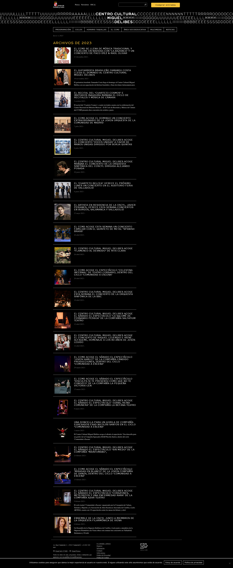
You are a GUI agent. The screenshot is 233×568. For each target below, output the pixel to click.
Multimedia (156, 29)
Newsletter (85, 4)
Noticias (170, 29)
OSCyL (93, 4)
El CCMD (115, 29)
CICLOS (78, 29)
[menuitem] (63, 29)
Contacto (99, 551)
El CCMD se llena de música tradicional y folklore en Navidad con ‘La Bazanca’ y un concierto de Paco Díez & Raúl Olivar (104, 51)
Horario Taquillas (96, 29)
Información (100, 548)
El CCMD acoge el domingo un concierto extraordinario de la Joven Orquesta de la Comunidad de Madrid (104, 120)
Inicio (55, 35)
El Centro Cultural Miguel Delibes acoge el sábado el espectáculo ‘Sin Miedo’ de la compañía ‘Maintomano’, (104, 449)
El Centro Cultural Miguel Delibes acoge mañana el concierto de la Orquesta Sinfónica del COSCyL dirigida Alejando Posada (103, 165)
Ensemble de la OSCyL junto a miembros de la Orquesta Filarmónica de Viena (104, 519)
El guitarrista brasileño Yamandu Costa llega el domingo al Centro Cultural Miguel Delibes (102, 72)
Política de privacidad (193, 562)
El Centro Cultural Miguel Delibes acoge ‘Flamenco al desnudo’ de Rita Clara (103, 249)
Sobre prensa (101, 553)
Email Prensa (76, 551)
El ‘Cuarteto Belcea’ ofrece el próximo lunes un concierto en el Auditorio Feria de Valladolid (103, 185)
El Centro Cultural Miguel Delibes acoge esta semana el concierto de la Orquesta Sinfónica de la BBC (103, 294)
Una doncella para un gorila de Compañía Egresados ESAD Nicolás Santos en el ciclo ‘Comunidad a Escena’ (105, 424)
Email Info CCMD (62, 551)
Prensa (77, 4)
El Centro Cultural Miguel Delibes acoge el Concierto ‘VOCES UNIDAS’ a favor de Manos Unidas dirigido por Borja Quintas (103, 142)
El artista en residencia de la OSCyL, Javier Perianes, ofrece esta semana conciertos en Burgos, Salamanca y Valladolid (105, 207)
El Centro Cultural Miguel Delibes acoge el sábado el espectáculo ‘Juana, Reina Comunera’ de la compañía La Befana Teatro (105, 402)
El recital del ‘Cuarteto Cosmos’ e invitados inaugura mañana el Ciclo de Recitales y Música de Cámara (101, 95)
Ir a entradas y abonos (104, 544)
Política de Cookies (103, 557)
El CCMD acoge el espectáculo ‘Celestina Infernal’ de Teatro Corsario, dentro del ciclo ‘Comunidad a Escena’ (103, 272)
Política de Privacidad (103, 555)
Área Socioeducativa (135, 29)
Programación (63, 29)
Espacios (99, 546)
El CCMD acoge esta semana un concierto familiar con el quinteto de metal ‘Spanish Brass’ (104, 229)
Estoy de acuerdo (172, 562)
